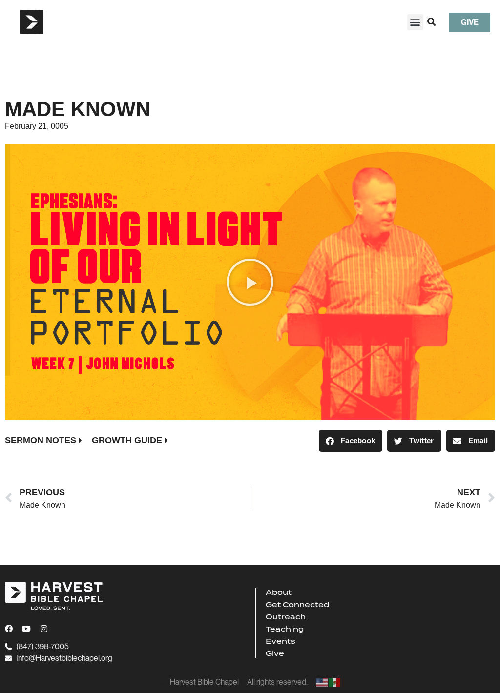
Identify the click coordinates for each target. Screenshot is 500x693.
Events (280, 641)
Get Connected (297, 605)
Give (275, 653)
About (279, 592)
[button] (415, 22)
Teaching (285, 629)
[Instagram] (44, 628)
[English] (322, 682)
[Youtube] (26, 628)
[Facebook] (9, 628)
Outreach (286, 617)
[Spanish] (335, 682)
